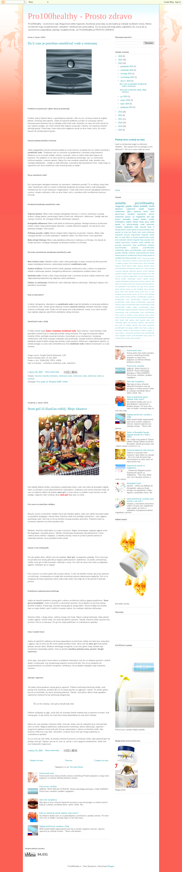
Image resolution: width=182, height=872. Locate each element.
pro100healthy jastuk (146, 307)
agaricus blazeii (120, 266)
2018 (120, 130)
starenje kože (137, 325)
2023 (120, 112)
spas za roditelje (125, 325)
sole (116, 325)
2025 (120, 60)
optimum (148, 281)
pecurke (118, 245)
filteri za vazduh (132, 237)
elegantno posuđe (122, 235)
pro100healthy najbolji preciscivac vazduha (129, 309)
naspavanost (133, 281)
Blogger (111, 866)
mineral (139, 279)
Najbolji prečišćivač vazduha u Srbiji (54, 826)
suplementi (128, 227)
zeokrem (132, 253)
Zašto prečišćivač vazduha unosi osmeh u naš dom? (140, 500)
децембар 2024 (127, 66)
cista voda (141, 232)
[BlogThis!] (67, 372)
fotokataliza (120, 222)
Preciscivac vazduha (48, 786)
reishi (145, 211)
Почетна (68, 760)
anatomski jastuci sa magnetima (130, 217)
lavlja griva (144, 222)
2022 (120, 115)
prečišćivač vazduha (146, 245)
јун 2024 (124, 96)
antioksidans (131, 268)
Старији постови (101, 760)
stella (144, 325)
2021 (120, 119)
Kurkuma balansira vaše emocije (140, 450)
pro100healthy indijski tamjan (126, 307)
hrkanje (146, 276)
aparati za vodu (121, 232)
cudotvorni (118, 271)
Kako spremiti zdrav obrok (138, 263)
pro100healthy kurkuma (126, 248)
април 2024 (125, 100)
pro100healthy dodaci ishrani (125, 302)
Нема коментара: (52, 372)
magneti (151, 209)
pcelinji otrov (131, 284)
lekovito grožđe (120, 279)
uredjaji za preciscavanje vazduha (134, 330)
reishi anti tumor (132, 317)
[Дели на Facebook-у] (73, 372)
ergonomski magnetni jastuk (142, 235)
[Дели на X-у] (70, 372)
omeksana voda (65, 376)
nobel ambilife (140, 206)
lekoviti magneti (133, 240)
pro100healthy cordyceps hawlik (142, 299)
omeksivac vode (79, 376)
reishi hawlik (119, 320)
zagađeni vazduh (125, 335)
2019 (120, 126)
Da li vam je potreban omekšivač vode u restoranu (62, 43)
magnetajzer (131, 279)
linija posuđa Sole (147, 240)
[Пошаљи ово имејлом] (65, 372)
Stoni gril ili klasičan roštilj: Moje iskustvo (57, 409)
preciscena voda (129, 245)
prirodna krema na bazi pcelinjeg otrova (134, 289)
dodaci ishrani (147, 219)
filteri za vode (138, 276)
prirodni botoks (125, 297)
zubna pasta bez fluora (145, 253)
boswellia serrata (131, 219)
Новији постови (36, 760)
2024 (120, 63)
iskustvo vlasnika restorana (46, 376)
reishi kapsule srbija (143, 320)
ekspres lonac (146, 273)
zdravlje (125, 253)
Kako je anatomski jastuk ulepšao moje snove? (58, 813)
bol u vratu (144, 268)
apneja (137, 268)
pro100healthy (144, 203)
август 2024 (125, 81)
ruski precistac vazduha (136, 322)
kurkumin (122, 240)
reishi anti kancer (120, 317)
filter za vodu (120, 237)
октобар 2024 (126, 74)
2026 (120, 56)
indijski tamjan (132, 222)
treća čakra (143, 328)
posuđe (138, 284)
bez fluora (132, 232)
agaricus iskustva (143, 266)
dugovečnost (137, 273)
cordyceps (150, 232)
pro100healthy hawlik (147, 304)
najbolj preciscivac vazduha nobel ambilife (132, 242)
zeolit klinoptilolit (137, 335)
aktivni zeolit (126, 230)
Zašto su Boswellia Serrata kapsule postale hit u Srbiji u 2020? (138, 434)
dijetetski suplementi (125, 209)
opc (152, 242)
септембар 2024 (127, 77)
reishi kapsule (130, 320)
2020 (120, 123)
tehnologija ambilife (131, 328)
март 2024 (125, 104)
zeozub (143, 227)
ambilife (120, 203)
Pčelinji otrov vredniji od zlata (130, 139)
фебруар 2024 (126, 107)
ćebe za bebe (125, 338)
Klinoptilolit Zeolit (134, 483)
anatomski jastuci (145, 214)
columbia (151, 268)
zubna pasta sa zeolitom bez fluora (128, 255)
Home (117, 190)
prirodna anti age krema (139, 286)
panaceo (137, 211)
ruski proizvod (149, 322)
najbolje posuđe (148, 279)
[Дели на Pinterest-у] (76, 372)
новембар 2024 (127, 70)
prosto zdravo (149, 315)
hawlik (141, 209)
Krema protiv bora (46, 773)
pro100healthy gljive (133, 304)
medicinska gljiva (123, 211)
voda (136, 227)
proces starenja (139, 315)
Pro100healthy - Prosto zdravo (80, 16)
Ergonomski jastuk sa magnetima (136, 467)
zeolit (151, 206)
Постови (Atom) (76, 767)
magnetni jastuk (123, 206)
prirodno (133, 297)
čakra (132, 338)
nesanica (142, 281)
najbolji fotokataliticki (122, 281)
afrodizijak (151, 263)
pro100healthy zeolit (137, 312)
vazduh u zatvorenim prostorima (129, 333)
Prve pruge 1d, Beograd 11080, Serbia (52, 382)
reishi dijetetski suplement (145, 317)
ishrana (151, 276)
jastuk (141, 237)
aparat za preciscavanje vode (142, 230)
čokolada (137, 338)
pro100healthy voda (138, 250)
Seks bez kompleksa (48, 800)
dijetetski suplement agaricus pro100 (135, 271)
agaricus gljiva (131, 266)
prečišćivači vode (124, 286)
